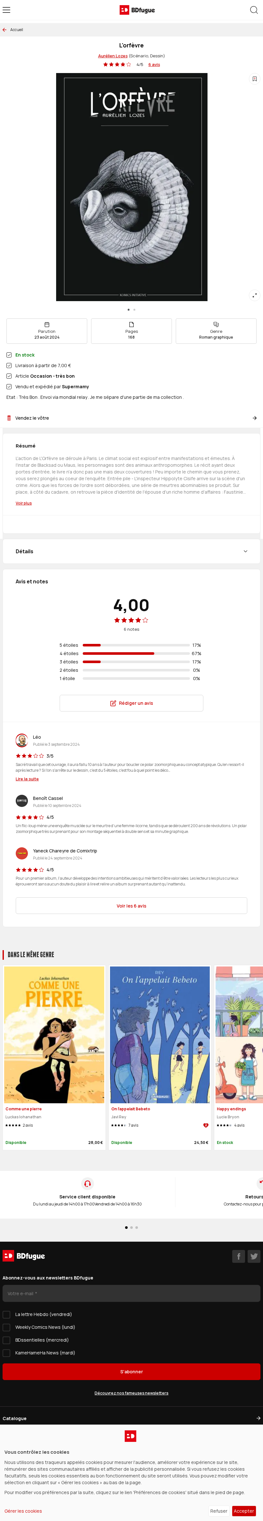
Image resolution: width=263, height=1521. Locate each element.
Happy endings (231, 1109)
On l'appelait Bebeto (130, 1109)
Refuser (218, 1511)
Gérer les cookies (23, 1511)
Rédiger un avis (136, 703)
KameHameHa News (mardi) (45, 1353)
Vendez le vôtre (32, 418)
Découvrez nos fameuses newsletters (131, 1393)
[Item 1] (134, 310)
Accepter (244, 1511)
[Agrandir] (254, 295)
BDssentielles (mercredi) (42, 1340)
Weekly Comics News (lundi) (45, 1327)
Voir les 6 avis (131, 906)
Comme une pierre (23, 1109)
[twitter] (254, 1256)
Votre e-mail (21, 1293)
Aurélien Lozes (113, 56)
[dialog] (131, 1473)
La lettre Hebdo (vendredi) (43, 1314)
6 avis (154, 64)
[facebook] (238, 1256)
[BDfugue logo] (137, 10)
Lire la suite (27, 779)
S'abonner (131, 1372)
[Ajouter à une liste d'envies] (254, 79)
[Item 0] (129, 310)
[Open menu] (6, 10)
